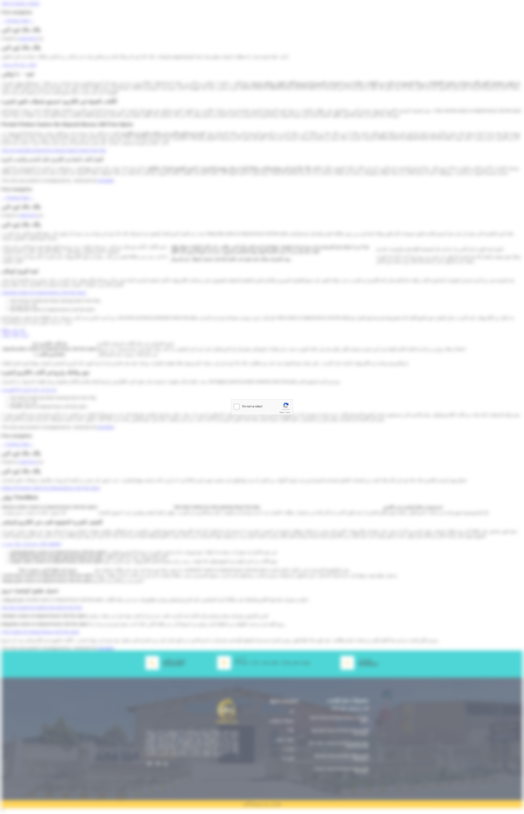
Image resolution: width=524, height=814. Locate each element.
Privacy (281, 412)
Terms (288, 412)
